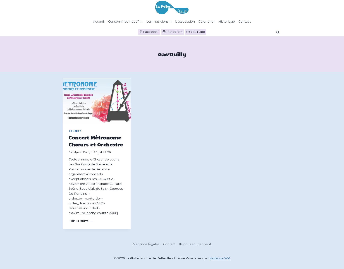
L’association (185, 21)
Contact (244, 21)
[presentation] (97, 101)
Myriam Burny (81, 152)
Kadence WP (220, 258)
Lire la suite (80, 221)
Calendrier (207, 21)
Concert (75, 131)
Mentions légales (146, 244)
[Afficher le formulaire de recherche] (278, 32)
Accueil (99, 21)
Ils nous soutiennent (195, 244)
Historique (227, 21)
